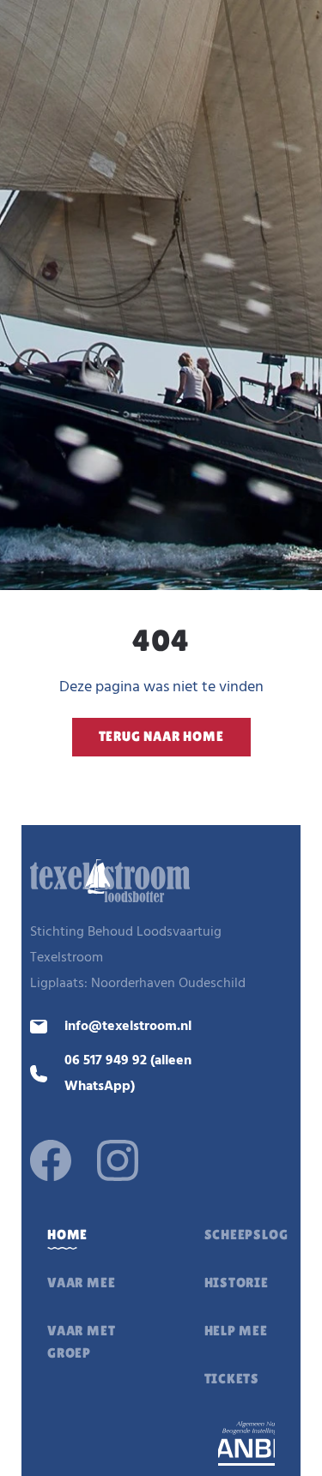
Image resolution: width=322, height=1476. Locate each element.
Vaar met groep (81, 1341)
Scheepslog (246, 1234)
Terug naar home (161, 736)
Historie (236, 1282)
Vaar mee (81, 1282)
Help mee (236, 1330)
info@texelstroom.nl (127, 1026)
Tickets (232, 1379)
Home (67, 1234)
